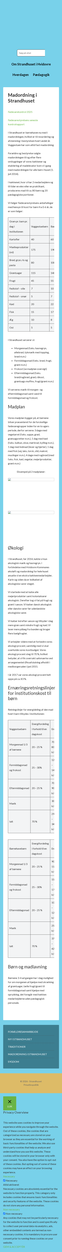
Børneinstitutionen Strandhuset (31, 22)
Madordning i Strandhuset (27, 1054)
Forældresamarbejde (23, 1031)
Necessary (11, 1180)
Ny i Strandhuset (20, 1039)
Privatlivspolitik (31, 1084)
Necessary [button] (9, 1176)
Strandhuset (35, 1081)
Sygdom (13, 1061)
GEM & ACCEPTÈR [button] (14, 1246)
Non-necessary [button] (11, 1209)
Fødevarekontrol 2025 (20, 111)
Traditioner (16, 1046)
